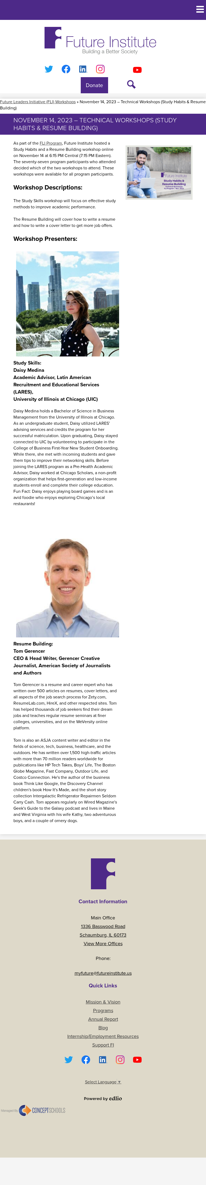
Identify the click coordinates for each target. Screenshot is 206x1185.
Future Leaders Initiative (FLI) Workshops (38, 102)
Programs (103, 1010)
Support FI (103, 1044)
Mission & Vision (103, 1001)
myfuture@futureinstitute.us (103, 973)
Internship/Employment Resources (103, 1036)
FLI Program (51, 143)
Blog (103, 1027)
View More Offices (103, 943)
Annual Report (103, 1019)
